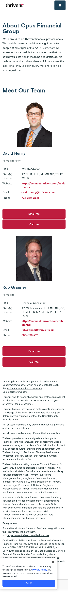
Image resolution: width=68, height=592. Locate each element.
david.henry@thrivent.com (38, 192)
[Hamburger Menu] (60, 5)
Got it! (28, 583)
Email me (34, 213)
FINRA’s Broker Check (32, 514)
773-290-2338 (30, 197)
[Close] (53, 562)
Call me (34, 224)
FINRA (15, 481)
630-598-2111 (29, 335)
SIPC (26, 481)
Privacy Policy (39, 570)
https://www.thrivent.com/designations (28, 535)
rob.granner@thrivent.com (37, 329)
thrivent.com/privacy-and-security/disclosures (31, 492)
